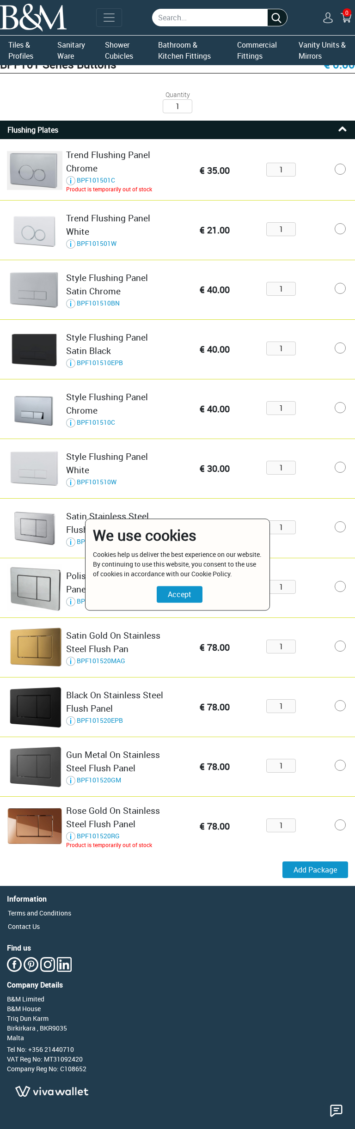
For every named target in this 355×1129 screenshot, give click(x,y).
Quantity (177, 94)
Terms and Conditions (39, 913)
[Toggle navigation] (109, 17)
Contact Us (24, 926)
